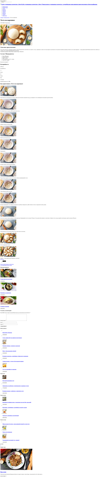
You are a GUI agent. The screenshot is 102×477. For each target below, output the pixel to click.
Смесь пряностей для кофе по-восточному (12, 337)
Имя (1, 322)
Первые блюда (5, 6)
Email (1, 324)
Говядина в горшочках (5, 292)
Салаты (4, 14)
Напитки (4, 13)
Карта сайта (5, 15)
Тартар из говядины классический (11, 415)
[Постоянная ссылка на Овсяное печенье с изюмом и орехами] (4, 343)
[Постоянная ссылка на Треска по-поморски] (4, 429)
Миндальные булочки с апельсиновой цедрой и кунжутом (16, 424)
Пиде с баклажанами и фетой (9, 351)
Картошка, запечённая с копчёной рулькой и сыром (15, 407)
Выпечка (4, 10)
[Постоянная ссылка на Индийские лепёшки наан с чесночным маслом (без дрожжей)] (4, 400)
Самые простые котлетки (6, 279)
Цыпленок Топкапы (7, 332)
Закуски (4, 12)
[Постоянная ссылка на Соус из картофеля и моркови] (4, 367)
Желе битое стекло (6, 265)
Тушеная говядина (4, 306)
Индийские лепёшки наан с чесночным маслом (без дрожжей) (17, 402)
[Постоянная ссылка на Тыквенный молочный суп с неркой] (4, 438)
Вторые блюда (5, 7)
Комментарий (3, 320)
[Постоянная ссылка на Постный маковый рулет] (4, 378)
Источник (2, 259)
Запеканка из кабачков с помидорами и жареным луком (16, 385)
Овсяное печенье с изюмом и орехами (11, 345)
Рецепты (4, 9)
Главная (1, 17)
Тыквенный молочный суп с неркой (11, 440)
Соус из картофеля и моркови (9, 369)
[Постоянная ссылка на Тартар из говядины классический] (4, 413)
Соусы (4, 8)
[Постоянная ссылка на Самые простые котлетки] (8, 277)
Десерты (4, 11)
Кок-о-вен (3, 472)
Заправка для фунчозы (7, 264)
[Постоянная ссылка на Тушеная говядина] (8, 304)
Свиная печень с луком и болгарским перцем (13, 361)
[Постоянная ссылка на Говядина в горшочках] (8, 290)
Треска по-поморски (7, 432)
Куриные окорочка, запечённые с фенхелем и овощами (15, 356)
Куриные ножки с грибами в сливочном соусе (13, 391)
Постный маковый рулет (8, 380)
